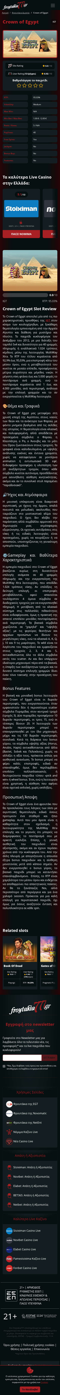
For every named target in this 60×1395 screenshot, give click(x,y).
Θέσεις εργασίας (21, 1349)
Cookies (44, 1382)
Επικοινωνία (42, 1349)
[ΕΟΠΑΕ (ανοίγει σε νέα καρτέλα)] (39, 1316)
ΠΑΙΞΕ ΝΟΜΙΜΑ (21, 234)
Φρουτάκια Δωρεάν (21, 12)
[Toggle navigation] (52, 5)
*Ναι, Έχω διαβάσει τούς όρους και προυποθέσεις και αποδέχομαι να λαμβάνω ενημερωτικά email (31, 1067)
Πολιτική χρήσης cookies (38, 1345)
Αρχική (5, 12)
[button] (19, 85)
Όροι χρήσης (12, 1345)
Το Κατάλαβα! (30, 1389)
